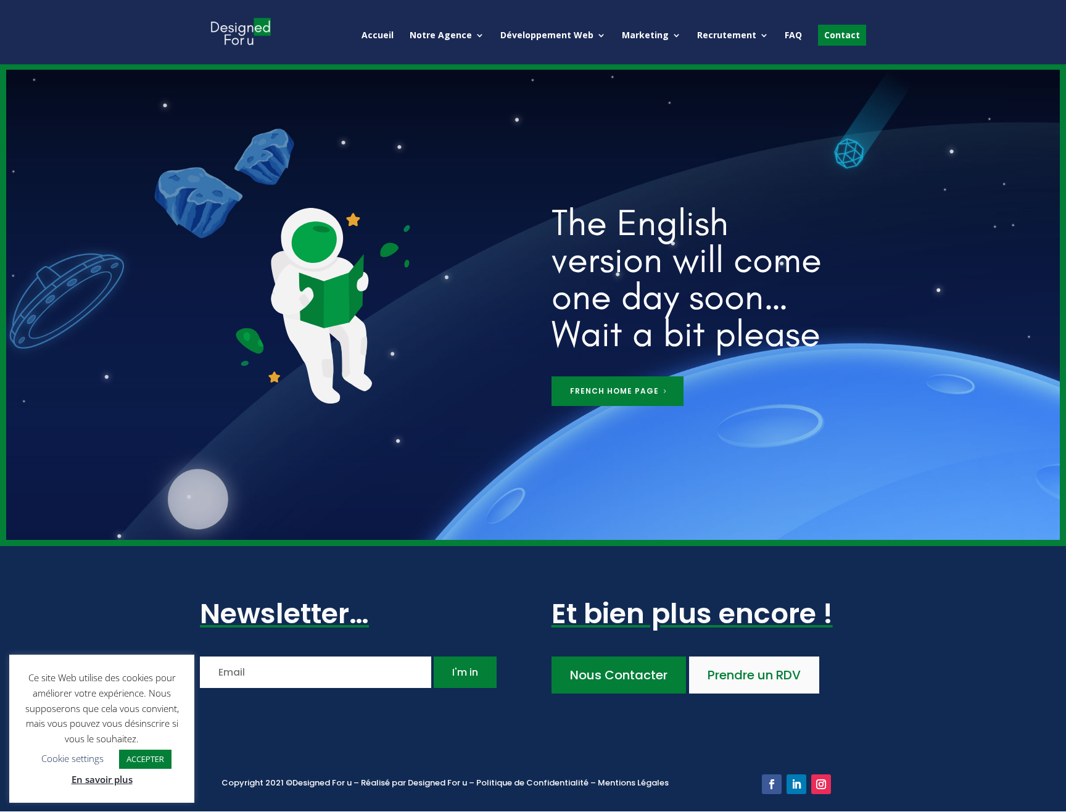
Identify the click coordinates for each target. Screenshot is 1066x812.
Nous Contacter (618, 675)
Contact (842, 35)
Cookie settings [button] (72, 758)
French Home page (614, 391)
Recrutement (726, 36)
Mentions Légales (633, 783)
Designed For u (437, 783)
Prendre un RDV (754, 675)
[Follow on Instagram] (821, 784)
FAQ (793, 36)
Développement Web (546, 36)
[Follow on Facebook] (772, 784)
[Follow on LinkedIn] (796, 784)
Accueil (378, 36)
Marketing (645, 36)
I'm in (465, 672)
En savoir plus (102, 779)
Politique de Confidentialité (533, 783)
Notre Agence (441, 36)
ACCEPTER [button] (145, 758)
